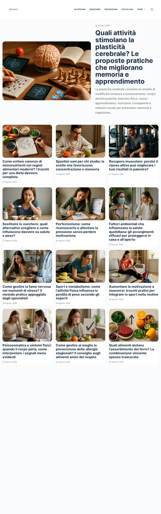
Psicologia (127, 9)
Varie (140, 9)
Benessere (95, 9)
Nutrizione (80, 9)
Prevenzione (111, 9)
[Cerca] (152, 9)
